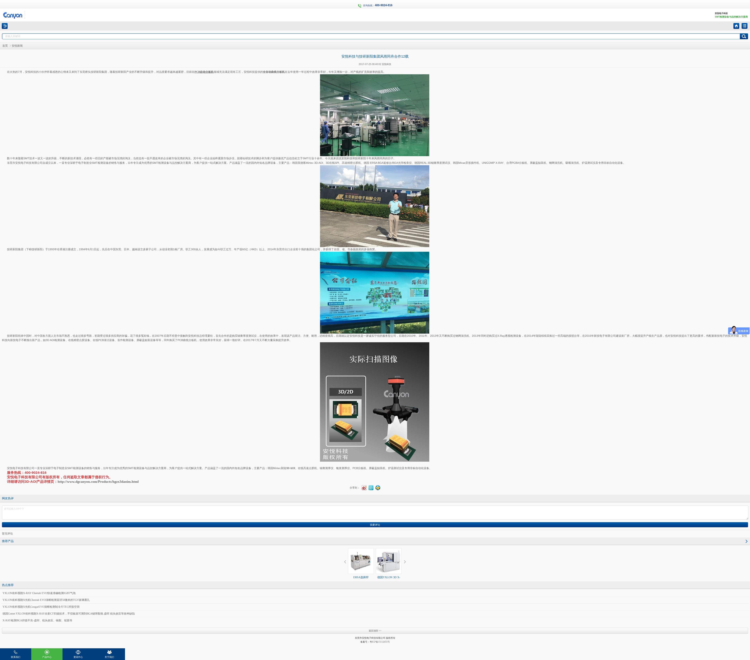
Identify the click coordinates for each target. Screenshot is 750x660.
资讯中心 (78, 657)
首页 (5, 45)
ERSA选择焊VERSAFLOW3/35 (361, 581)
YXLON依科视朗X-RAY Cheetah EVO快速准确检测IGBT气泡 (39, 593)
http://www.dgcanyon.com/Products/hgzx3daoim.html (98, 482)
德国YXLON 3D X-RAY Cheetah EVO (388, 581)
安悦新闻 (17, 45)
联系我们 (15, 657)
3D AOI (290, 468)
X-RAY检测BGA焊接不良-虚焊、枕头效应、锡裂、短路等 (37, 620)
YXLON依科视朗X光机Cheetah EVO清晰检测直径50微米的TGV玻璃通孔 (46, 600)
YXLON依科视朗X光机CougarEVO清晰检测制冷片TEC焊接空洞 (41, 606)
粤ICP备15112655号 (380, 641)
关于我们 (109, 657)
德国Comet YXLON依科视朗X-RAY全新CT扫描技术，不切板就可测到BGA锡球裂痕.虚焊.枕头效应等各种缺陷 (69, 613)
